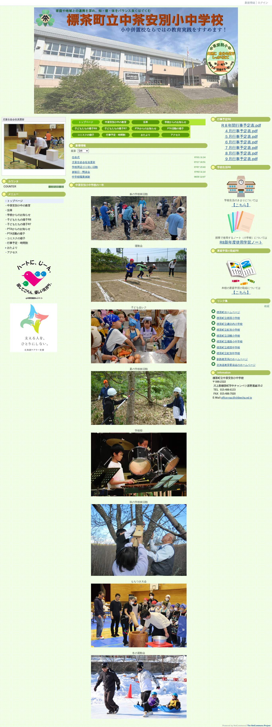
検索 (266, 306)
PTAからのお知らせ (18, 228)
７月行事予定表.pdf (241, 148)
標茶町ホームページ (228, 312)
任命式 (76, 157)
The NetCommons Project (258, 726)
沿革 (9, 210)
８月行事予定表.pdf (241, 153)
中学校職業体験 (81, 176)
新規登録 (250, 2)
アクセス (12, 252)
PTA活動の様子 (16, 233)
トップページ (15, 200)
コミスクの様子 (16, 238)
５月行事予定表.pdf (241, 136)
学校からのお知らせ (18, 214)
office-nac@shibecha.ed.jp (236, 397)
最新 (74, 150)
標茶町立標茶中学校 (228, 347)
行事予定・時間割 (17, 242)
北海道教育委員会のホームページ (236, 365)
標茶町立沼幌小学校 (228, 335)
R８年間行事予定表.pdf (241, 125)
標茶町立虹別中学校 (228, 353)
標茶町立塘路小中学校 (230, 341)
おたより (12, 247)
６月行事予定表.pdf (241, 142)
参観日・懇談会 (81, 171)
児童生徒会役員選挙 (83, 162)
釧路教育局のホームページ (232, 359)
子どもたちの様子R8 (19, 219)
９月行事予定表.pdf (241, 159)
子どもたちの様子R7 (19, 224)
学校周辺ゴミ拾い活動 (85, 167)
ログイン (263, 2)
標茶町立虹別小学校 (228, 329)
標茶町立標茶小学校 (228, 317)
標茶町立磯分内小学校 (230, 323)
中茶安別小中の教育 (18, 205)
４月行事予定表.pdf (241, 131)
